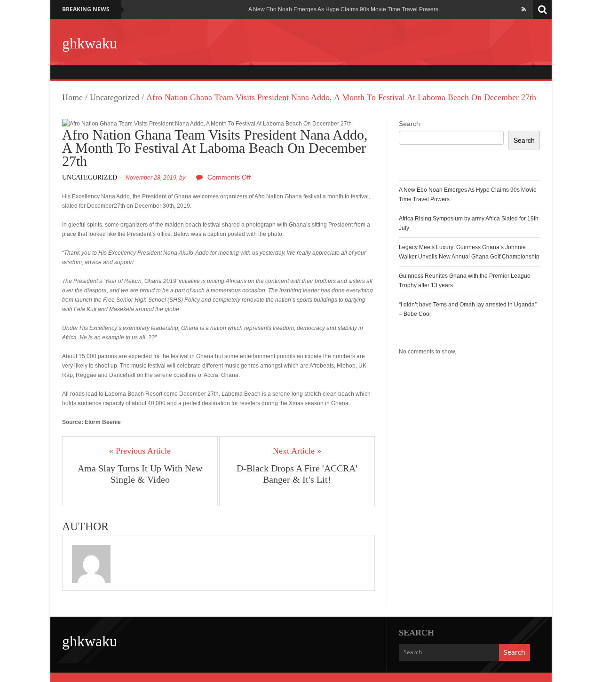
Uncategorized (114, 97)
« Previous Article (140, 450)
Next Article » (297, 450)
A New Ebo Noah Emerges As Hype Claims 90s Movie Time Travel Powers (343, 9)
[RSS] (524, 9)
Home (72, 97)
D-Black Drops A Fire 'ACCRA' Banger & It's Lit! (297, 474)
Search (409, 123)
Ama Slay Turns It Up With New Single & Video (140, 474)
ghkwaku (89, 43)
